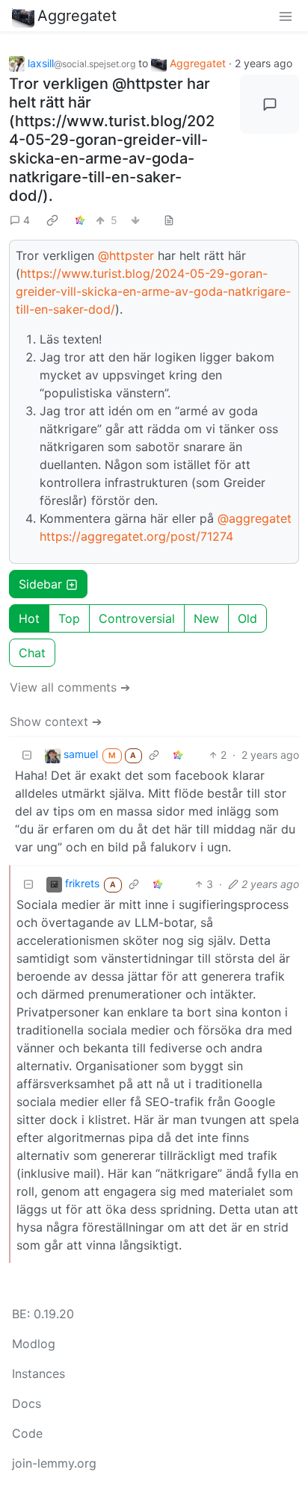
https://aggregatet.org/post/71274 (136, 536)
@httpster (126, 255)
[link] (52, 219)
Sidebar (40, 584)
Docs (26, 1403)
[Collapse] (27, 754)
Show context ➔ (56, 721)
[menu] (285, 15)
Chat (32, 652)
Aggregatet (77, 16)
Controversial (137, 618)
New (206, 618)
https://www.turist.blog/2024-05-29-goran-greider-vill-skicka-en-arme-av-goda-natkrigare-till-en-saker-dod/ (153, 291)
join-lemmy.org (54, 1463)
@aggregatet (255, 518)
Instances (38, 1373)
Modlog (33, 1343)
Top (69, 618)
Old (247, 618)
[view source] (169, 220)
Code (27, 1433)
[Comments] (269, 104)
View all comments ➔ (70, 687)
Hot (29, 618)
